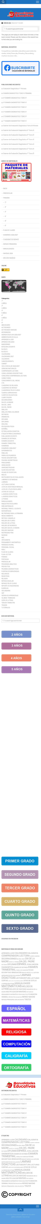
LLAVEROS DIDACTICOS (9, 496)
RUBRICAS (4, 588)
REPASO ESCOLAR (7, 581)
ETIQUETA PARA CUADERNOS (11, 434)
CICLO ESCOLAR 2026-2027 (10, 366)
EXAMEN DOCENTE (7, 441)
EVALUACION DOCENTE (9, 436)
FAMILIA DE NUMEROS (8, 455)
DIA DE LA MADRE (7, 402)
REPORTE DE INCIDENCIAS (10, 586)
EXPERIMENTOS (6, 450)
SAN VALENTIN (19, 999)
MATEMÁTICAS (6, 511)
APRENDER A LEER (7, 339)
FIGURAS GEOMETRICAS (9, 460)
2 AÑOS (4, 303)
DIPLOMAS (5, 421)
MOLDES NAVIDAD (9, 258)
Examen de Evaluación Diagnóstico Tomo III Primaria (20, 126)
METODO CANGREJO (8, 518)
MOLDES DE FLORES (8, 520)
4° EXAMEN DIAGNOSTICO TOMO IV (14, 107)
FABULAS (4, 453)
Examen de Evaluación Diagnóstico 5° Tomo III (18, 135)
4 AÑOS (4, 313)
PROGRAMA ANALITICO (9, 564)
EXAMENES (5, 446)
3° (5, 212)
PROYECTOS (5, 566)
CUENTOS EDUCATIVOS (9, 395)
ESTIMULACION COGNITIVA (10, 431)
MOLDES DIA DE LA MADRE (10, 528)
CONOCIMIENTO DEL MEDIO (10, 380)
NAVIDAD (4, 535)
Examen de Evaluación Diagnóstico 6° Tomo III (18, 130)
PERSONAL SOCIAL (7, 547)
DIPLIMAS (4, 419)
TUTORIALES (5, 607)
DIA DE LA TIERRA (14, 961)
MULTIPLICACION (12, 992)
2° (5, 207)
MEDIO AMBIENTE (7, 516)
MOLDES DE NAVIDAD (17, 989)
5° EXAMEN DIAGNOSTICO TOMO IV (14, 102)
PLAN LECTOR (6, 554)
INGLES (3, 475)
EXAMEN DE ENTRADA (8, 438)
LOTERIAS (4, 499)
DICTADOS (4, 414)
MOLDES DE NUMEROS (9, 525)
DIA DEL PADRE (6, 407)
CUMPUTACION (6, 397)
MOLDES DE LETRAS (8, 523)
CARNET (4, 364)
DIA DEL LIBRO (6, 405)
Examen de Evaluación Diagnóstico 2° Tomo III (18, 149)
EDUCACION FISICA (7, 426)
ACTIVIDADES (5, 327)
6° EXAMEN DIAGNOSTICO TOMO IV (14, 98)
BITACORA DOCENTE (8, 347)
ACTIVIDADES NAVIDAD (9, 330)
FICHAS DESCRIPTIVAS (9, 458)
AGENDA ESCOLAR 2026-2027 (11, 335)
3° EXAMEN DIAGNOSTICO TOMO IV (14, 112)
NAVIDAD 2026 (8, 253)
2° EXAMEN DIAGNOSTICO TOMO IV (14, 116)
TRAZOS (4, 605)
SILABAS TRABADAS (8, 598)
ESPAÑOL (4, 429)
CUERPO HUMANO (34, 956)
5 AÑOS (4, 318)
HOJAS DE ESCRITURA (8, 472)
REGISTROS (5, 576)
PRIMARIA (6, 198)
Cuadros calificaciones (9, 393)
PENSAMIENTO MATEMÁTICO (10, 542)
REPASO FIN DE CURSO (9, 583)
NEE (2, 537)
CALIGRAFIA (5, 359)
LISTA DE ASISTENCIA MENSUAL (12, 487)
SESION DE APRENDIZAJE (9, 595)
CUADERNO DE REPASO (11, 239)
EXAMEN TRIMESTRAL (8, 443)
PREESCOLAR (7, 193)
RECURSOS (5, 574)
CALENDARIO (5, 354)
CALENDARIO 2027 (7, 356)
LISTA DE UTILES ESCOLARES (11, 489)
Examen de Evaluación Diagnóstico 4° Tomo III (18, 139)
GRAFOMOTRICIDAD (8, 467)
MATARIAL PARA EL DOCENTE (11, 508)
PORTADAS (5, 559)
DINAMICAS (5, 417)
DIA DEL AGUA (21, 959)
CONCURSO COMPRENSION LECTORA (13, 376)
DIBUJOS (4, 409)
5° (5, 221)
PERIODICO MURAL (7, 545)
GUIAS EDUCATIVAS (8, 470)
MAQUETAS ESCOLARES (9, 504)
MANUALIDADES (8, 249)
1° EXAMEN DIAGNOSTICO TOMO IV (14, 121)
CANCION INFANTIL (7, 361)
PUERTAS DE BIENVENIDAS (10, 571)
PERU (3, 549)
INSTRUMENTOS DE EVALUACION (12, 477)
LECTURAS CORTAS (8, 484)
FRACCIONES (5, 463)
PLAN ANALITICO (23, 994)
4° (5, 216)
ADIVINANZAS (6, 332)
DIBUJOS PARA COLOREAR (10, 412)
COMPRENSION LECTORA (9, 371)
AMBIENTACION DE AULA (9, 337)
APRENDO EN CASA (7, 342)
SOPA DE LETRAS (7, 600)
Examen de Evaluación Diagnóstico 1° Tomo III (18, 153)
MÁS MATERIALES (7, 506)
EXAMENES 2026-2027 (10, 235)
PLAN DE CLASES (9, 230)
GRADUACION (5, 465)
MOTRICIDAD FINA (7, 533)
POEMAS (4, 557)
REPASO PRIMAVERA (10, 244)
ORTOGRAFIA (5, 540)
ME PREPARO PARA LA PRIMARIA (12, 513)
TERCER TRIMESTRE (8, 603)
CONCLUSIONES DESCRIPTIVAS (11, 373)
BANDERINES (5, 344)
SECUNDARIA (5, 591)
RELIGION (4, 578)
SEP (2, 593)
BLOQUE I (4, 349)
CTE (2, 383)
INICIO (5, 188)
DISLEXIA (4, 424)
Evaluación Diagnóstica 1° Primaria (14, 89)
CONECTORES (6, 378)
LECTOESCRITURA (23, 978)
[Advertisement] (20, 765)
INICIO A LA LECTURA (33, 972)
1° (5, 202)
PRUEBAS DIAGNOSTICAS (10, 569)
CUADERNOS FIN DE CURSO (10, 390)
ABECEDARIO (5, 325)
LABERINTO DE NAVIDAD (9, 479)
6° (5, 225)
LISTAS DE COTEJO (7, 492)
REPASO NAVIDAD (28, 997)
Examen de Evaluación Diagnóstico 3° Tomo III (18, 144)
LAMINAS (4, 482)
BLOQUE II (4, 351)
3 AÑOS (4, 308)
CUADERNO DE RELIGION (9, 385)
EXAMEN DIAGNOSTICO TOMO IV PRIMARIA (17, 93)
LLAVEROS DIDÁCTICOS (9, 494)
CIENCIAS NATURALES (8, 368)
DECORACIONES (6, 400)
